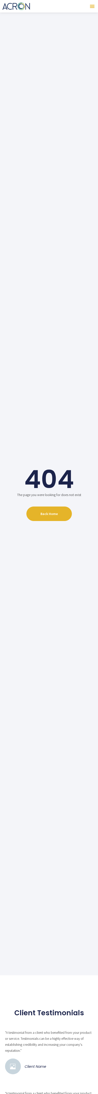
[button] (92, 6)
